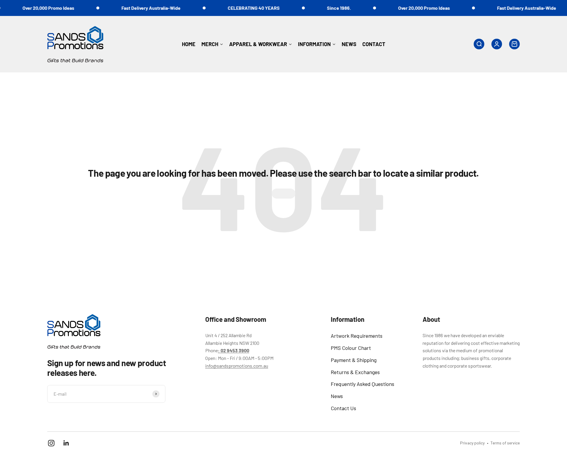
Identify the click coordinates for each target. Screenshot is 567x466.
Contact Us (343, 408)
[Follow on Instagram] (51, 443)
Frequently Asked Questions (362, 384)
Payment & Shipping (354, 360)
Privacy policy (472, 442)
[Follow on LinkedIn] (66, 443)
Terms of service (505, 442)
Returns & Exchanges (355, 372)
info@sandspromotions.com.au (236, 365)
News (337, 396)
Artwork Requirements (356, 335)
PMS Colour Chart (351, 348)
